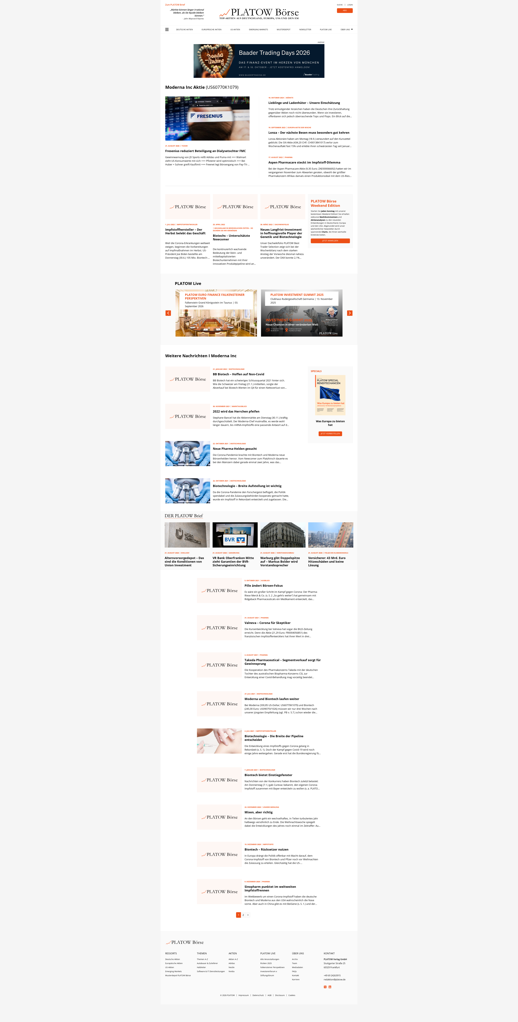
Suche (340, 5)
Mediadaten (297, 967)
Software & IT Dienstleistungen (211, 971)
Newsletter (305, 29)
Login (350, 5)
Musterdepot (283, 29)
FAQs (294, 971)
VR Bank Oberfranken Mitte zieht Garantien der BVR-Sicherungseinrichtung (233, 561)
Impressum (243, 995)
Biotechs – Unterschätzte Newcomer (231, 237)
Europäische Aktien (211, 29)
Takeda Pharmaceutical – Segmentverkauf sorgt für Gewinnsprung (283, 662)
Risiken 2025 (266, 963)
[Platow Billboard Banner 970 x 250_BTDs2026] (259, 61)
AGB (269, 995)
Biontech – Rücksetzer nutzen (266, 849)
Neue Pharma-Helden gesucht (235, 449)
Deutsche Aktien (184, 29)
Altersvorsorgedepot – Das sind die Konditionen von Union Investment (184, 561)
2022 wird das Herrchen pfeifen (236, 411)
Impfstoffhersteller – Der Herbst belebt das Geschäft (185, 231)
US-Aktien (235, 29)
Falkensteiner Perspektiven (272, 967)
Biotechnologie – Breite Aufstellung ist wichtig (247, 486)
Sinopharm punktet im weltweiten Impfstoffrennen (270, 888)
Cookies (291, 995)
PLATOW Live (326, 29)
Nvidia (231, 971)
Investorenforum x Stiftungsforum (268, 973)
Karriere (295, 979)
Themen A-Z (202, 959)
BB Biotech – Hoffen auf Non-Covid (238, 374)
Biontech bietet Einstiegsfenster (268, 775)
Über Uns (345, 29)
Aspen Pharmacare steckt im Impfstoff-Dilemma (304, 162)
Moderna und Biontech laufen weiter (272, 699)
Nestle (231, 967)
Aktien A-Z (233, 959)
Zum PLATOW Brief (175, 4)
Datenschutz (258, 995)
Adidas (232, 963)
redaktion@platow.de (334, 979)
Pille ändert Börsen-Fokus (264, 585)
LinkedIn (329, 987)
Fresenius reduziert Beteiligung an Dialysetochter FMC (205, 151)
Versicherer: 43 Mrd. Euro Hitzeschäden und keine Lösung (327, 561)
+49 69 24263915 (332, 975)
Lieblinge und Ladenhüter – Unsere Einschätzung (304, 103)
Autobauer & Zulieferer (207, 963)
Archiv (295, 959)
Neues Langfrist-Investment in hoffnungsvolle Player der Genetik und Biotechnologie (281, 233)
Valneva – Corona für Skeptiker (268, 623)
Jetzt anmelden (330, 240)
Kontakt (295, 975)
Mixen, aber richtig (258, 812)
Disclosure (280, 995)
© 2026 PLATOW (227, 995)
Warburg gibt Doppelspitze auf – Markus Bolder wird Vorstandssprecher (280, 561)
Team (294, 963)
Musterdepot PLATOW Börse (178, 975)
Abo (345, 10)
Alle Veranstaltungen (269, 959)
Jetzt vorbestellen (330, 433)
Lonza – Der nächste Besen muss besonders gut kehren (308, 132)
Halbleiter (201, 967)
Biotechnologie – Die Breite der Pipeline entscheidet (274, 738)
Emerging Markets (258, 29)
